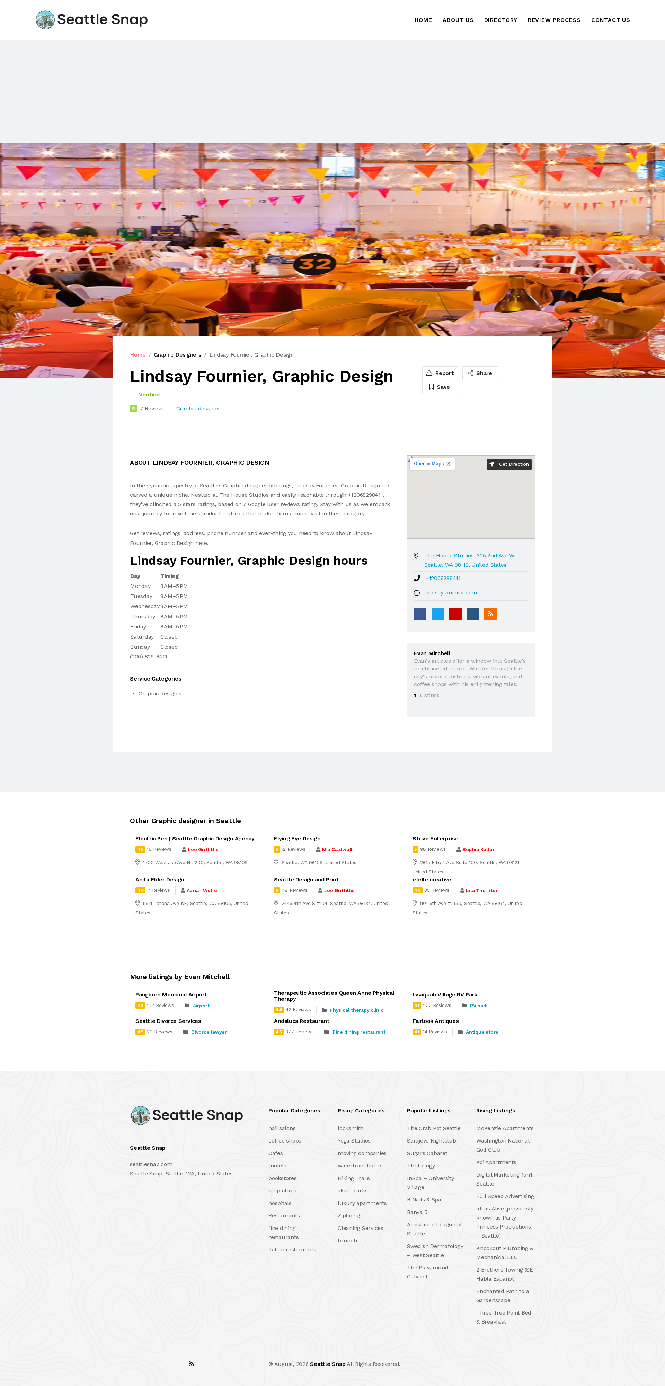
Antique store (482, 1032)
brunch (347, 1240)
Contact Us (610, 20)
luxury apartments (362, 1203)
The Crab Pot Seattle (434, 1128)
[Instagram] (176, 1364)
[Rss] (191, 1364)
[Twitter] (438, 614)
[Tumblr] (473, 614)
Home (423, 20)
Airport (201, 1005)
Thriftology (421, 1165)
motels (277, 1165)
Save (442, 387)
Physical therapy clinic (356, 1010)
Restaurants (284, 1215)
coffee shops (284, 1140)
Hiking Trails (354, 1178)
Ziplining (349, 1215)
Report (444, 373)
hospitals (280, 1203)
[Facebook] (420, 614)
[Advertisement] (208, 91)
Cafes (275, 1153)
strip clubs (282, 1190)
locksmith (350, 1128)
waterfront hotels (360, 1165)
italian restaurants (292, 1249)
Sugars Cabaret (427, 1153)
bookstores (282, 1178)
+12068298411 (443, 578)
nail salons (281, 1128)
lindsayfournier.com (451, 592)
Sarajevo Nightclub (431, 1140)
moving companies (362, 1153)
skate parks (352, 1190)
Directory (500, 20)
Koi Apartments (496, 1162)
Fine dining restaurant (358, 1032)
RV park (479, 1005)
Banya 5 (417, 1212)
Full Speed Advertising (505, 1196)
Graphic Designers (177, 354)
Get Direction (513, 464)
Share (483, 373)
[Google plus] (455, 614)
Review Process (554, 20)
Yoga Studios (354, 1140)
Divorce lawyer (209, 1032)
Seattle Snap (327, 1364)
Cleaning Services (360, 1228)
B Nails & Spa (424, 1199)
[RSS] (490, 614)
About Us (458, 20)
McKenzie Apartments (504, 1128)
